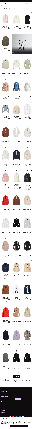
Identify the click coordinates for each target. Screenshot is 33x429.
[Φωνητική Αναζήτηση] (31, 5)
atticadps (3, 410)
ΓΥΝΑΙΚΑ (4, 8)
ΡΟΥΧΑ (7, 8)
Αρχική (1, 8)
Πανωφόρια (10, 8)
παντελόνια (4, 381)
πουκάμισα (8, 381)
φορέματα (9, 380)
